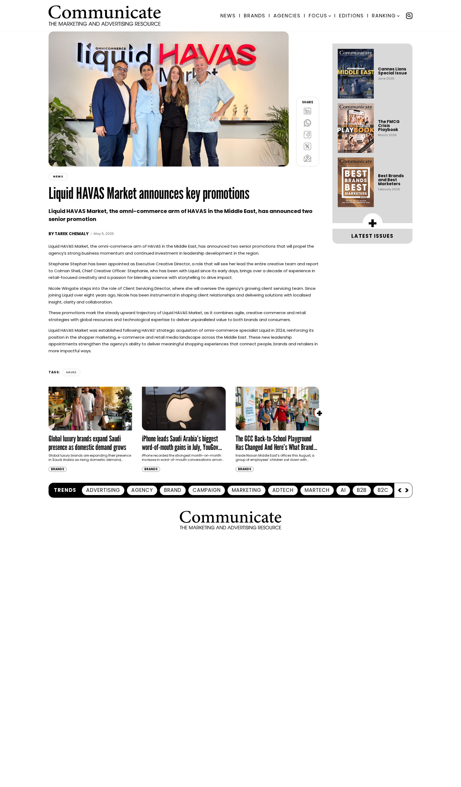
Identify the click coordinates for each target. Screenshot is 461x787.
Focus (318, 15)
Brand (172, 490)
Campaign (207, 490)
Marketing (246, 490)
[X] (307, 146)
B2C (383, 490)
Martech (317, 490)
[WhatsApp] (307, 122)
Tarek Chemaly (72, 233)
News (228, 15)
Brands (254, 15)
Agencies (287, 15)
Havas (71, 372)
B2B (362, 490)
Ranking (384, 15)
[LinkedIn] (307, 111)
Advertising (103, 490)
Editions (351, 15)
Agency (142, 490)
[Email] (307, 158)
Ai (343, 490)
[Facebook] (307, 134)
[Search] (409, 16)
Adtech (282, 490)
